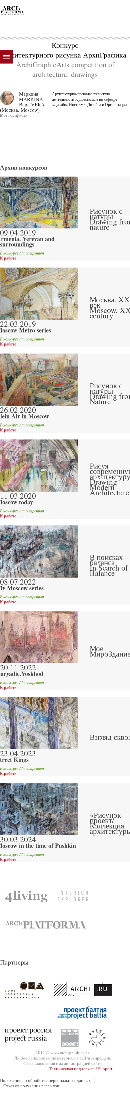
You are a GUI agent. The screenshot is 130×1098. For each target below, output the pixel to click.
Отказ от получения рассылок (31, 1085)
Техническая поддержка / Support (80, 1069)
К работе (8, 258)
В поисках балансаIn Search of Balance (109, 565)
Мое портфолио (13, 115)
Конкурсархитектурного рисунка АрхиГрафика (65, 50)
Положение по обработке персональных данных (45, 1080)
